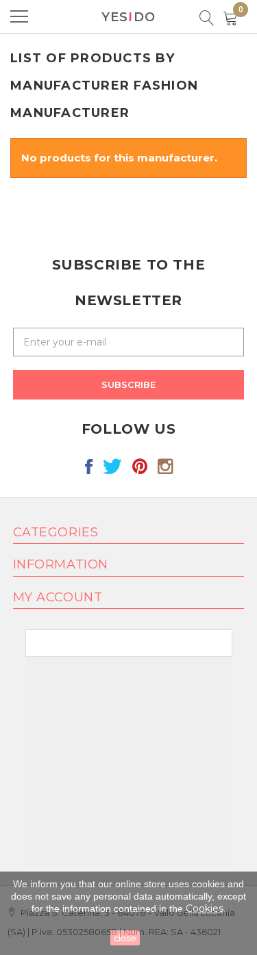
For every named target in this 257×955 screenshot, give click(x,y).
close (125, 937)
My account (57, 597)
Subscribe (128, 384)
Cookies (204, 908)
